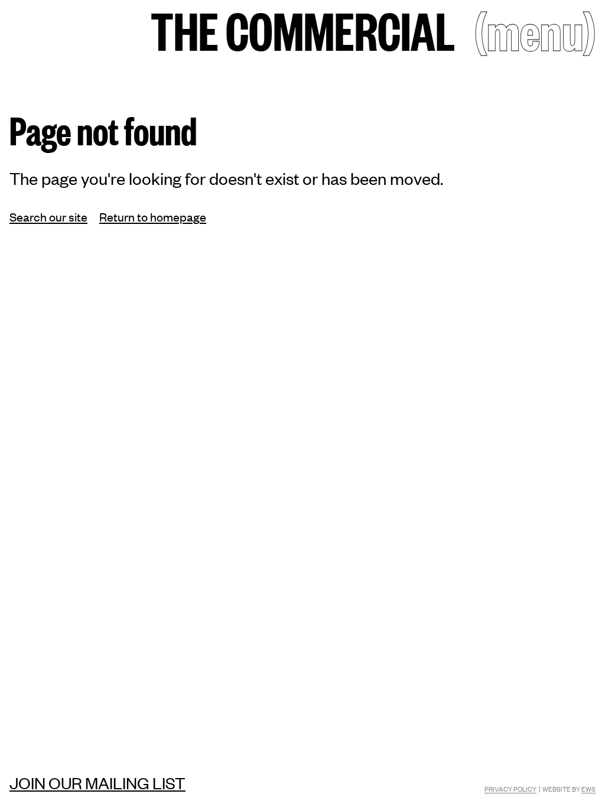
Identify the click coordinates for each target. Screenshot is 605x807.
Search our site (48, 216)
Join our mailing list (97, 783)
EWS (588, 788)
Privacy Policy (510, 788)
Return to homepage (152, 216)
